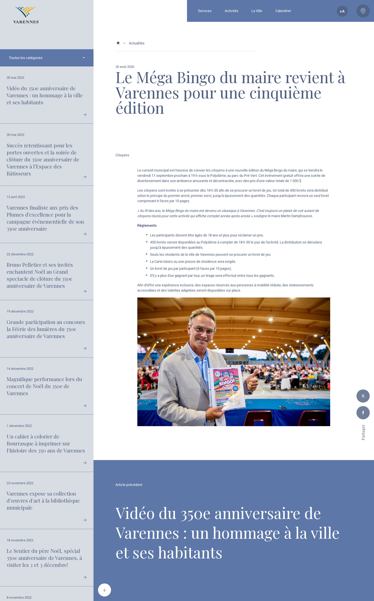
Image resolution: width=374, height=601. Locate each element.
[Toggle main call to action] (363, 11)
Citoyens (122, 155)
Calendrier (283, 11)
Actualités (137, 43)
